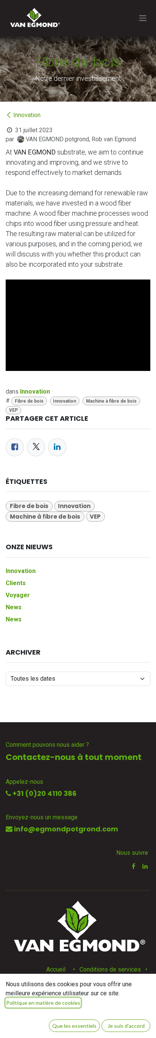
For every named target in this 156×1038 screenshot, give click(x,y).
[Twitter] (36, 447)
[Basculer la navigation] (142, 18)
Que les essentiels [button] (74, 1026)
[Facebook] (15, 447)
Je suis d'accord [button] (126, 1026)
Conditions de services (110, 969)
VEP (13, 410)
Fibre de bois (29, 401)
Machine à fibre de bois (111, 401)
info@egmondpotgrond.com (65, 829)
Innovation (27, 115)
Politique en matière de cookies (43, 1002)
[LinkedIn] (57, 447)
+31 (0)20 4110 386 (43, 793)
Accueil (56, 969)
